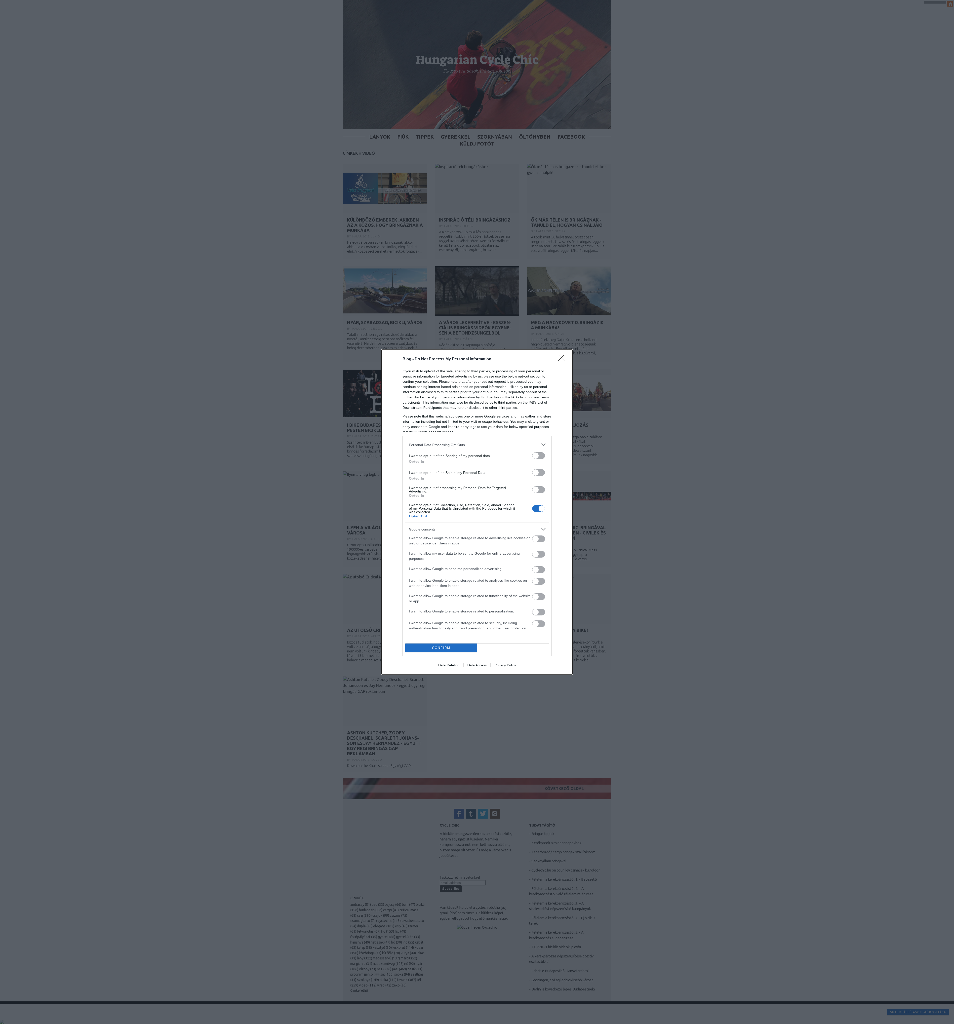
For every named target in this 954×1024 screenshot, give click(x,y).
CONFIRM (441, 648)
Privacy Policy (505, 665)
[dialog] (477, 512)
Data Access (477, 665)
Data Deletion (449, 665)
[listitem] (477, 444)
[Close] (563, 359)
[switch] (538, 455)
